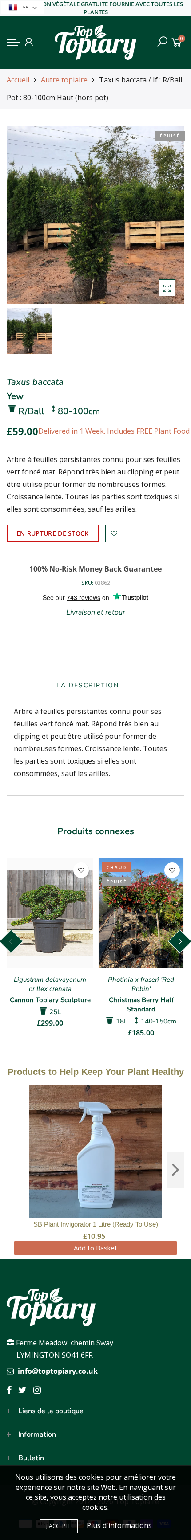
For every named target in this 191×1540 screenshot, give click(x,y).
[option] (95, 215)
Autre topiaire (64, 80)
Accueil (18, 80)
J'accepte (58, 1526)
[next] (175, 1170)
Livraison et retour (95, 612)
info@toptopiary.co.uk (58, 1371)
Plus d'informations (119, 1525)
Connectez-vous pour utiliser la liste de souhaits (114, 533)
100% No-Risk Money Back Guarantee (95, 569)
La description (87, 685)
